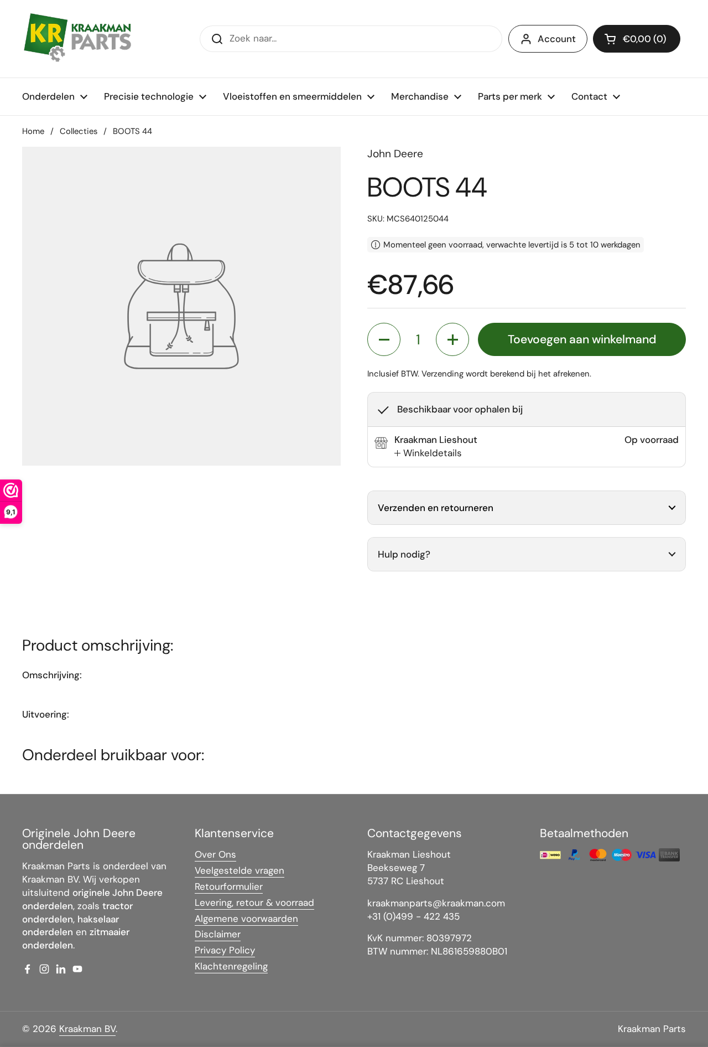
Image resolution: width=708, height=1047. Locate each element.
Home (33, 131)
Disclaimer (218, 934)
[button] (636, 39)
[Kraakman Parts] (77, 38)
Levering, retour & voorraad (254, 902)
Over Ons (215, 854)
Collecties (78, 131)
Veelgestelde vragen (239, 870)
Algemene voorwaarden (246, 918)
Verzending (442, 373)
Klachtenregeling (231, 966)
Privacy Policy (225, 950)
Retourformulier (229, 886)
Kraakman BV (87, 1029)
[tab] (428, 453)
